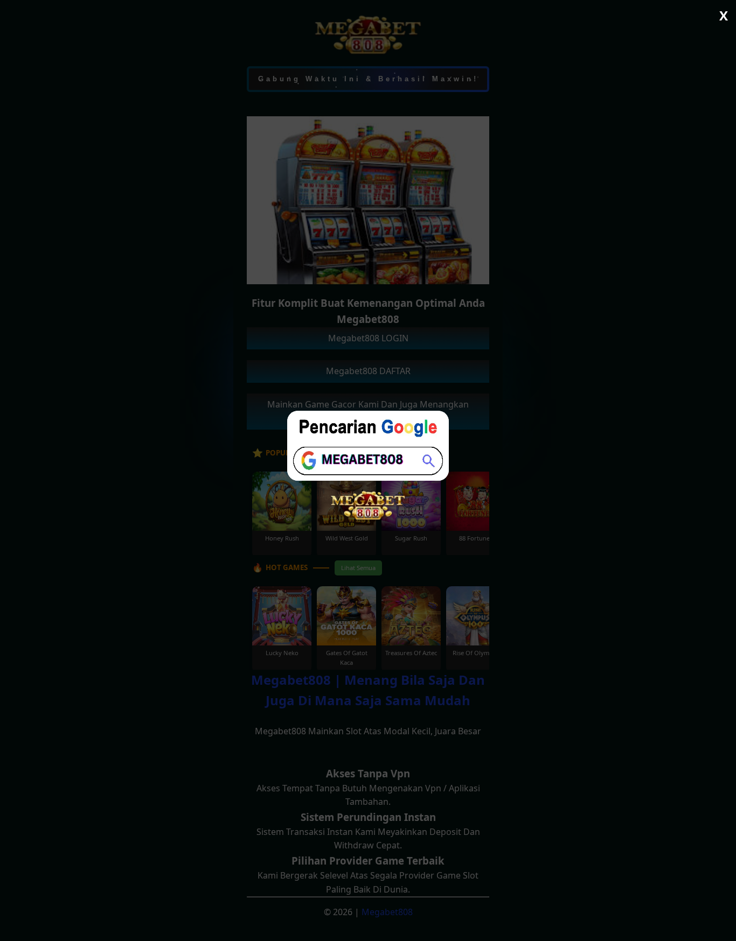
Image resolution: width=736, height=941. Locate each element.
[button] (368, 470)
